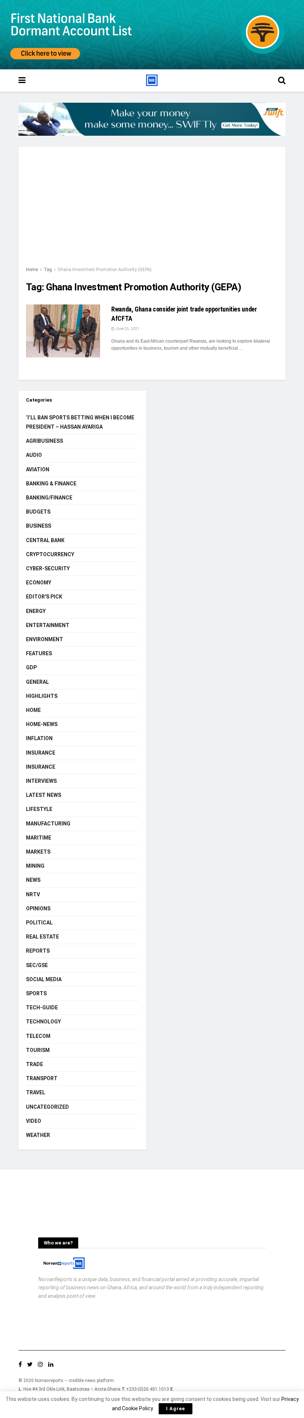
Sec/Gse (37, 965)
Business (38, 526)
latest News (43, 795)
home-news (41, 724)
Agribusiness (44, 441)
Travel (35, 1092)
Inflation (39, 738)
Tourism (38, 1050)
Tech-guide (42, 1007)
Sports (36, 993)
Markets (38, 852)
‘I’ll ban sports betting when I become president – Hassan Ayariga (80, 422)
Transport (41, 1078)
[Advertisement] (152, 210)
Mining (35, 866)
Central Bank (45, 540)
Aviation (37, 469)
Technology (43, 1022)
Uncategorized (47, 1107)
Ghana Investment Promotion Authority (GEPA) (105, 269)
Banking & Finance (51, 484)
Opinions (38, 908)
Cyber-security (48, 568)
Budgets (38, 512)
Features (39, 653)
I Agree (175, 1408)
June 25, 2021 (127, 329)
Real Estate (42, 937)
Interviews (41, 781)
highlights (41, 696)
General (37, 682)
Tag (48, 269)
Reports (38, 951)
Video (33, 1121)
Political (39, 923)
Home (32, 269)
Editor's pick (44, 597)
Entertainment (47, 625)
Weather (38, 1135)
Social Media (44, 979)
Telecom (38, 1036)
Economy (38, 583)
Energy (36, 611)
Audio (34, 455)
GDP (31, 667)
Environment (44, 639)
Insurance (40, 753)
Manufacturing (48, 824)
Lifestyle (39, 809)
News (33, 880)
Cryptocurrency (50, 554)
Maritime (38, 838)
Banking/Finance (49, 498)
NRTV (33, 894)
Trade (34, 1064)
